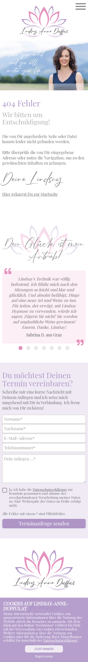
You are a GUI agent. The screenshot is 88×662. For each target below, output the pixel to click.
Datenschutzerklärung (50, 489)
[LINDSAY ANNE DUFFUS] (44, 22)
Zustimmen (44, 649)
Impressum (44, 656)
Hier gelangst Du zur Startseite (30, 194)
